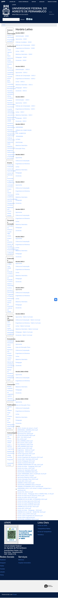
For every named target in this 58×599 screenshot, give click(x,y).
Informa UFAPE (9, 441)
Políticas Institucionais (11, 139)
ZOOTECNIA (19, 142)
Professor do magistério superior (10, 393)
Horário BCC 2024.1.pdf (24, 508)
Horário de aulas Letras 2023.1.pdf (27, 497)
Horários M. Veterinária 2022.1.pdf (27, 470)
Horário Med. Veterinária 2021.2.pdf (27, 459)
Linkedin (2, 572)
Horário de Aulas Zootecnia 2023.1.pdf (28, 504)
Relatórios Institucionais (11, 151)
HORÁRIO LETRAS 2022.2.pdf (25, 483)
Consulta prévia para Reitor (9, 79)
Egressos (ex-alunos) (9, 351)
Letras (17, 166)
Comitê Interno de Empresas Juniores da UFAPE (10, 306)
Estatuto (9, 100)
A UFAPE (9, 49)
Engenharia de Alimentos (23, 163)
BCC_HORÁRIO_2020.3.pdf (25, 441)
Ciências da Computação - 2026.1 (25, 45)
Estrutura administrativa (11, 103)
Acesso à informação (23, 1)
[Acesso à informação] (48, 586)
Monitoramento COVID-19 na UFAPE (11, 119)
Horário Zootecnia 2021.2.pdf (25, 463)
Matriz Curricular (28, 317)
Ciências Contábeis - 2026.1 (24, 42)
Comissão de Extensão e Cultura (10, 278)
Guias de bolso (8, 420)
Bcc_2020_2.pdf (22, 439)
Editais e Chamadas (10, 284)
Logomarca (10, 449)
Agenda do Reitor (9, 54)
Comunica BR (12, 1)
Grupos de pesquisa (9, 240)
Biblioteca (21, 559)
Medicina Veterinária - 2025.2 (24, 84)
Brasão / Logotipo (9, 387)
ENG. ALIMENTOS (21, 133)
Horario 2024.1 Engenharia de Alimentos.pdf (30, 515)
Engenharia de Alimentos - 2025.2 (25, 78)
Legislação (41, 1)
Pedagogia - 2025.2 (21, 87)
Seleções (51, 14)
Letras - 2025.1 (20, 112)
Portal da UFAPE (42, 525)
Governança (10, 107)
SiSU (8, 322)
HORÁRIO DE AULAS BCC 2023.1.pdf (28, 506)
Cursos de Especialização (11, 170)
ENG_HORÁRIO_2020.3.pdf (25, 446)
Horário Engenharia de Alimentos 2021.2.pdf (30, 457)
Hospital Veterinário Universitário (10, 111)
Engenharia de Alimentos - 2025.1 (25, 109)
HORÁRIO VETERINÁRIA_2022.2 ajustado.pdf (30, 486)
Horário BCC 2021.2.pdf (24, 455)
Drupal (15, 594)
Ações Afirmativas (10, 329)
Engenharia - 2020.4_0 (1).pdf (25, 450)
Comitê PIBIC (9, 232)
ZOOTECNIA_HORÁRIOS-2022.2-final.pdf (29, 484)
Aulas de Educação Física (23, 347)
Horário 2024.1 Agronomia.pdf (26, 517)
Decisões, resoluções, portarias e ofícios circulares (10, 94)
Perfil (8, 380)
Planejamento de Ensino (11, 204)
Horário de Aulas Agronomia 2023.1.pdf (28, 501)
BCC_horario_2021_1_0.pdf (24, 442)
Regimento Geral (10, 143)
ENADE (9, 215)
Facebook (3, 559)
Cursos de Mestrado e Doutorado (10, 175)
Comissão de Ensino (10, 186)
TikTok (2, 575)
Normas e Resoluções (10, 291)
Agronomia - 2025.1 (21, 103)
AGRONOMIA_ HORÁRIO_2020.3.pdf (27, 430)
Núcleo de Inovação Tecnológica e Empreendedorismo (12, 246)
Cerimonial (10, 70)
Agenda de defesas (9, 408)
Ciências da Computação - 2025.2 (25, 75)
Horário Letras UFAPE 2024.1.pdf (26, 514)
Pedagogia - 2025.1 (21, 118)
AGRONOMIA (19, 127)
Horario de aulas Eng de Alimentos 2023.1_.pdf (30, 495)
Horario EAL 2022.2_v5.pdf (25, 492)
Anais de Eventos (9, 414)
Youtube (2, 569)
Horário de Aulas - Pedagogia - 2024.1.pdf (29, 510)
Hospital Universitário (24, 563)
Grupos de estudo (9, 190)
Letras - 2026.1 (20, 51)
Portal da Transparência (44, 531)
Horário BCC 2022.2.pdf (24, 481)
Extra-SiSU (9, 325)
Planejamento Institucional (11, 134)
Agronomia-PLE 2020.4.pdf (25, 433)
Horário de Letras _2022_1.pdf (26, 468)
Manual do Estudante (10, 371)
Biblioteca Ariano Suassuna (10, 60)
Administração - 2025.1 (22, 100)
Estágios (9, 355)
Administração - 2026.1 (22, 36)
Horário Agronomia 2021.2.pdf (26, 453)
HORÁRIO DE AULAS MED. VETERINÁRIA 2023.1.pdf (32, 499)
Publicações (10, 298)
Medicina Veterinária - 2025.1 (24, 115)
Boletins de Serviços (9, 66)
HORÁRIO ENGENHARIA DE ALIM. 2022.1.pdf (30, 464)
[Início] (6, 11)
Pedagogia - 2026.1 (21, 57)
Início (50, 12)
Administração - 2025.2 (23, 69)
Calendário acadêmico (10, 196)
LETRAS (18, 139)
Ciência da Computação (22, 160)
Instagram (3, 563)
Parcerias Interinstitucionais (12, 130)
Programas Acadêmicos (10, 181)
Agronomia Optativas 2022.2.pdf (26, 477)
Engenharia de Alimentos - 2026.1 (25, 48)
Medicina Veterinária (21, 145)
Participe (34, 1)
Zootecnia (18, 176)
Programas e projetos (10, 253)
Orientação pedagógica (10, 376)
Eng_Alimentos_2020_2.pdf (25, 444)
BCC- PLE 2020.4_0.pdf (24, 437)
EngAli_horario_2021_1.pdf (24, 448)
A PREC (9, 264)
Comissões (10, 84)
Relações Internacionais (11, 147)
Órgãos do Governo (52, 1)
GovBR (3, 1)
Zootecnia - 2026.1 (21, 60)
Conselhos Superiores (10, 73)
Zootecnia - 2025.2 (21, 90)
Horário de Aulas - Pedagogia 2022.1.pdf (29, 466)
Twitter (2, 566)
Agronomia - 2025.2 (21, 72)
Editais (9, 213)
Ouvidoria (10, 123)
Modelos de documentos (10, 452)
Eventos (9, 288)
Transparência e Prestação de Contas (11, 156)
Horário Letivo (9, 358)
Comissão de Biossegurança (11, 87)
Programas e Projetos (10, 295)
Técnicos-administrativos (11, 399)
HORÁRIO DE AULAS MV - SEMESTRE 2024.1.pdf (31, 512)
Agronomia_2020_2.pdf (24, 432)
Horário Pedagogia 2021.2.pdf (26, 461)
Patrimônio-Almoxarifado (11, 126)
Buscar (22, 19)
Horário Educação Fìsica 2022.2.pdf (27, 479)
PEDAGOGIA (19, 136)
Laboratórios (11, 115)
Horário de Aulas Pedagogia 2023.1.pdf (28, 503)
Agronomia (19, 157)
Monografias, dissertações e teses (11, 426)
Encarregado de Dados (11, 40)
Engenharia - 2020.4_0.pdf (25, 452)
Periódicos (41, 534)
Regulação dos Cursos (10, 209)
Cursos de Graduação (10, 165)
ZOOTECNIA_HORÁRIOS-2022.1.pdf (27, 472)
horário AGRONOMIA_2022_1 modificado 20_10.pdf (31, 473)
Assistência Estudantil (10, 341)
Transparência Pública (44, 528)
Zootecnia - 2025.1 (21, 121)
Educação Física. (20, 148)
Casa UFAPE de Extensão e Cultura (10, 270)
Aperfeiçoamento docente (12, 200)
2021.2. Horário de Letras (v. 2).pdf (27, 428)
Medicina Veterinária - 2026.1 (24, 54)
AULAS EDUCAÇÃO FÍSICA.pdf (26, 435)
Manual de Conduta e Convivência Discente (10, 364)
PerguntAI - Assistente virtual (10, 462)
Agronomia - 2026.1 (21, 39)
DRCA (9, 345)
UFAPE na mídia (9, 456)
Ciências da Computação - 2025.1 (25, 106)
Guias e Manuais (9, 445)
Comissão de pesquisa (10, 227)
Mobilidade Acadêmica (10, 333)
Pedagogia (19, 173)
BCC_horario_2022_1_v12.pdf (25, 475)
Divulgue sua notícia (9, 436)
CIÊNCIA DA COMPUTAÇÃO (23, 130)
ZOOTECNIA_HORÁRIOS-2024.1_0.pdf (28, 519)
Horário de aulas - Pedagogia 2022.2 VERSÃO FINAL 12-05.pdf (35, 494)
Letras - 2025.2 (20, 81)
